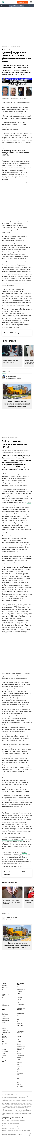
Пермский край (4, 1040)
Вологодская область (5, 1027)
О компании (19, 1022)
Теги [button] (9, 371)
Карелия (4, 1055)
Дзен (18, 993)
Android (19, 1084)
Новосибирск (5, 1020)
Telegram (18, 333)
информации (9, 289)
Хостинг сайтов (19, 1052)
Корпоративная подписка (21, 1008)
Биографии (5, 1000)
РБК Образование (5, 1004)
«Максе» (7, 874)
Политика (4, 46)
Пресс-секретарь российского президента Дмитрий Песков (13, 838)
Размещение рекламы (19, 1031)
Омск (3, 1022)
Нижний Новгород (4, 1036)
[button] (12, 356)
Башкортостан (5, 1024)
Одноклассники (21, 989)
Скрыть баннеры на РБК (20, 1001)
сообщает (12, 116)
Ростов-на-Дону (4, 1044)
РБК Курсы (18, 1068)
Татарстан (4, 1047)
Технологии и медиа (5, 994)
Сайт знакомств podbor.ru (19, 1061)
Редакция (19, 1029)
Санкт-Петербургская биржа (13, 1118)
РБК (3, 148)
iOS (18, 1082)
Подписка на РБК (20, 1005)
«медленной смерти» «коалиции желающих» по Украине (17, 816)
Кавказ (3, 1053)
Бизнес (4, 992)
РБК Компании (19, 1065)
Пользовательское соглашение (10, 1128)
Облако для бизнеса (19, 1043)
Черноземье (5, 1051)
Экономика (5, 987)
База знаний (5, 1002)
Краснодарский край (5, 1033)
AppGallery (19, 1086)
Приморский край (5, 1060)
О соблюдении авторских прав (10, 1125)
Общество (4, 989)
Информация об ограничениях (10, 1123)
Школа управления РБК (19, 1073)
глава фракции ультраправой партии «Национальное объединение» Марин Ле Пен (16, 505)
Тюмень (4, 1049)
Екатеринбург (5, 1018)
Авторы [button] (4, 371)
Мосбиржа (17, 1117)
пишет (24, 478)
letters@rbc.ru (26, 1112)
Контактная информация (19, 1026)
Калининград (5, 1030)
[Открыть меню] (31, 2)
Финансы (4, 997)
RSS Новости (20, 1015)
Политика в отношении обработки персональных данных (16, 1130)
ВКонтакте (19, 987)
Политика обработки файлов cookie (12, 1134)
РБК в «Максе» (9, 341)
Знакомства (19, 1057)
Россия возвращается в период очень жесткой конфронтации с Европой (16, 854)
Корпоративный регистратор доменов (19, 1048)
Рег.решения (19, 1055)
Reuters (19, 116)
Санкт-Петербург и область (5, 1014)
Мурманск (4, 1057)
